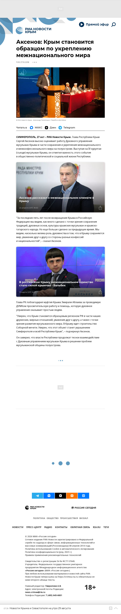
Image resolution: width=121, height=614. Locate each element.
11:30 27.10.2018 (22, 62)
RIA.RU (96, 527)
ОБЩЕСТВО (53, 518)
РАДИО (48, 527)
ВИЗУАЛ (83, 518)
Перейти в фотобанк (58, 120)
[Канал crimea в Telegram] (37, 496)
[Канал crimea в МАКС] (83, 496)
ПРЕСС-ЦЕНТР (33, 527)
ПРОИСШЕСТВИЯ (69, 518)
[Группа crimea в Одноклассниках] (72, 496)
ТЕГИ (106, 527)
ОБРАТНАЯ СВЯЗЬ (80, 527)
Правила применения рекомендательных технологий (53, 555)
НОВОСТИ (17, 527)
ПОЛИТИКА (39, 518)
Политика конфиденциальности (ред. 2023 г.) (48, 552)
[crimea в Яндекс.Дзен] (60, 496)
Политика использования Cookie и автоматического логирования (59, 549)
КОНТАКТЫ (61, 527)
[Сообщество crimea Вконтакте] (49, 496)
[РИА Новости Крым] (33, 30)
